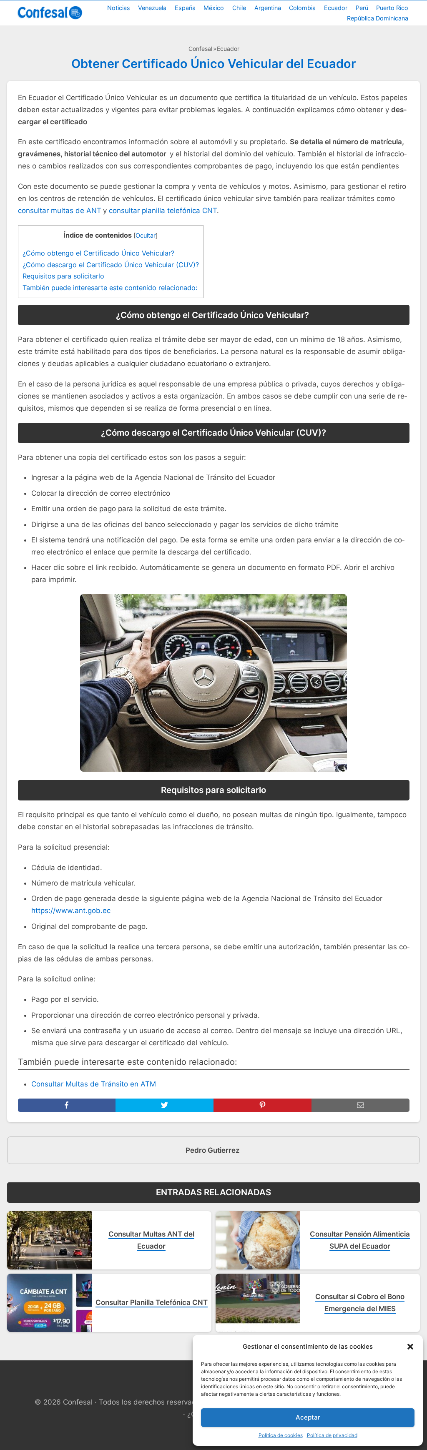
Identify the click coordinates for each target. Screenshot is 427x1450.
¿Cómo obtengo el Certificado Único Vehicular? (99, 253)
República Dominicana (377, 18)
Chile (239, 7)
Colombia (302, 7)
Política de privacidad (332, 1435)
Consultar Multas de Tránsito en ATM (93, 1084)
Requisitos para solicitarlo (63, 276)
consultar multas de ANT (59, 210)
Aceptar (308, 1417)
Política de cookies (281, 1435)
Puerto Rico (392, 7)
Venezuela (152, 7)
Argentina (267, 7)
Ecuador (335, 7)
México (213, 7)
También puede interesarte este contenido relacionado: (110, 287)
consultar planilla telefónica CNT (163, 210)
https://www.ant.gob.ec (71, 910)
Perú (362, 7)
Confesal (200, 48)
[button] (410, 1346)
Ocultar (146, 235)
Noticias (118, 7)
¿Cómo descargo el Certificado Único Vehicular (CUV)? (111, 265)
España (185, 7)
